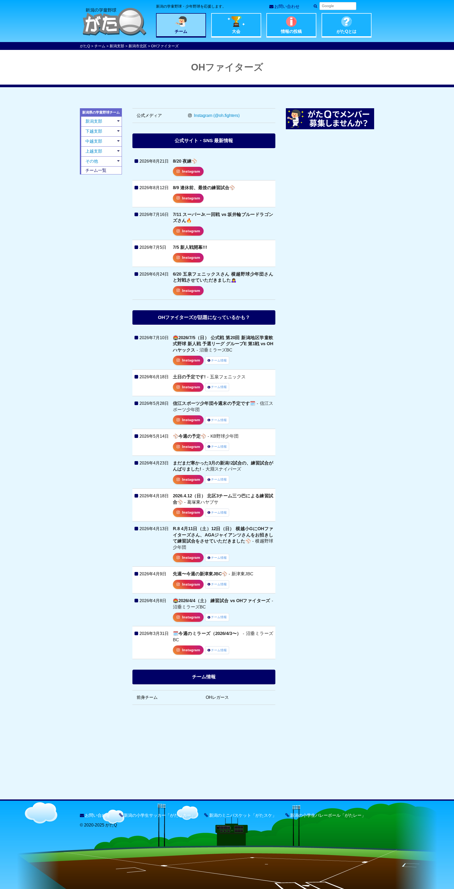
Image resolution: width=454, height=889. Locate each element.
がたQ (85, 46)
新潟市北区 (137, 46)
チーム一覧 (95, 170)
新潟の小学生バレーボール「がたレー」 (328, 815)
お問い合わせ (287, 6)
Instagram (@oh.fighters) (216, 115)
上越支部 (93, 151)
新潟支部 (117, 46)
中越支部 (93, 141)
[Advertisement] (101, 258)
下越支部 (93, 131)
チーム (99, 46)
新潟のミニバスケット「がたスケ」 (242, 815)
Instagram (191, 171)
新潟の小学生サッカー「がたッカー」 (159, 815)
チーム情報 (219, 360)
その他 (91, 161)
